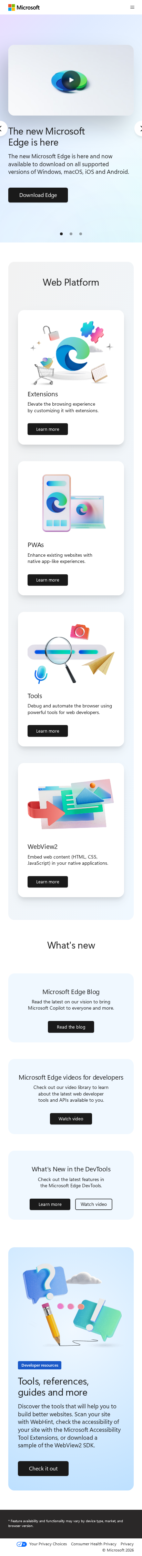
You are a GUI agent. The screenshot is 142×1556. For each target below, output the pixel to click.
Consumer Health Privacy (93, 1544)
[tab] (61, 234)
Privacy (127, 1544)
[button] (132, 7)
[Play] (71, 80)
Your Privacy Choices (47, 1544)
